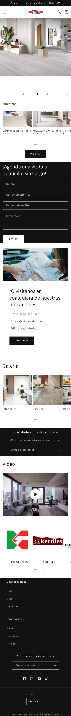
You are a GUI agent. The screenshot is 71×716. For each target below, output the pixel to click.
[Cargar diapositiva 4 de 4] (42, 94)
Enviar (13, 238)
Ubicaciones (13, 635)
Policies (11, 643)
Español (34, 701)
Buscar (10, 590)
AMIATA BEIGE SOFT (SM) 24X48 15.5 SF (17, 132)
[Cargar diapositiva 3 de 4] (38, 94)
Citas (9, 598)
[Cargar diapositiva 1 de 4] (29, 94)
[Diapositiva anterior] (23, 94)
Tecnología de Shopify (49, 714)
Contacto (12, 628)
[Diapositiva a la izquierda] (28, 144)
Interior (7, 409)
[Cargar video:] (35, 494)
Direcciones (22, 340)
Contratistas (14, 606)
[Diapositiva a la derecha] (43, 144)
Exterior (38, 409)
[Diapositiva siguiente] (47, 94)
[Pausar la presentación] (67, 94)
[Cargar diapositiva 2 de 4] (33, 94)
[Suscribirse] (60, 450)
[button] (4, 12)
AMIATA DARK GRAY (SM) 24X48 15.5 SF (47, 132)
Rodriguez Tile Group (28, 714)
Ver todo (35, 154)
